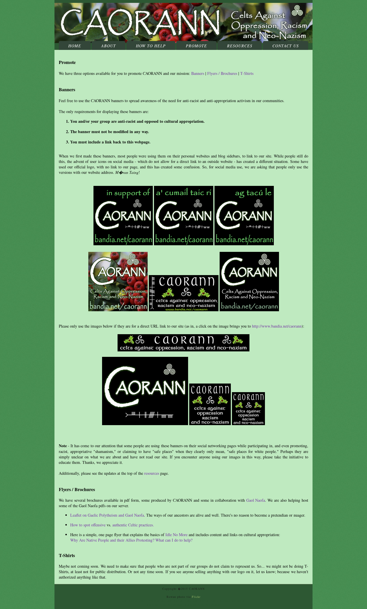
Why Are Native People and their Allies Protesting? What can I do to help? (131, 540)
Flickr (196, 597)
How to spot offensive (88, 525)
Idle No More (176, 534)
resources (151, 473)
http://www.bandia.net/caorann (277, 326)
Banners (197, 73)
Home (74, 45)
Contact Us (285, 45)
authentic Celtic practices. (133, 525)
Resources (239, 45)
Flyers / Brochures (222, 73)
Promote (196, 45)
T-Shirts (246, 73)
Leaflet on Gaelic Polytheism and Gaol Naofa (107, 515)
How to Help (151, 45)
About (108, 45)
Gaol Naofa (255, 500)
